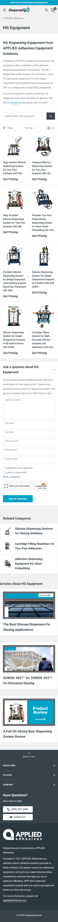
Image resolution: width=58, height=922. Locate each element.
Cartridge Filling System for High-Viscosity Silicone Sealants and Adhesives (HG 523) (42, 340)
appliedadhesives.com (14, 900)
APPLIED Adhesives (13, 18)
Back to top (29, 757)
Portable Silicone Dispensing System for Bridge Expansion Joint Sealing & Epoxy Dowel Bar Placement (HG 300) (14, 281)
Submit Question (17, 498)
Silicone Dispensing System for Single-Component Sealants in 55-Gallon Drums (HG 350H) (14, 340)
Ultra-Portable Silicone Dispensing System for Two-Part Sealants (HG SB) (14, 221)
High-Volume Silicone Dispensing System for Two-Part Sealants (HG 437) (14, 168)
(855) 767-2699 (19, 810)
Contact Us (19, 817)
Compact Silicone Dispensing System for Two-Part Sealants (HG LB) (42, 168)
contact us (15, 102)
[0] (52, 10)
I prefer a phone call (16, 472)
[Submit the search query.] (51, 116)
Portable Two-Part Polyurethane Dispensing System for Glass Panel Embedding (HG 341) (43, 223)
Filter (10, 128)
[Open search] (46, 10)
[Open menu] (4, 10)
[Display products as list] (53, 128)
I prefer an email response (19, 468)
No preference (13, 477)
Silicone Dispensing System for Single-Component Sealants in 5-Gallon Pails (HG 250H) (43, 279)
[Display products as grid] (48, 128)
